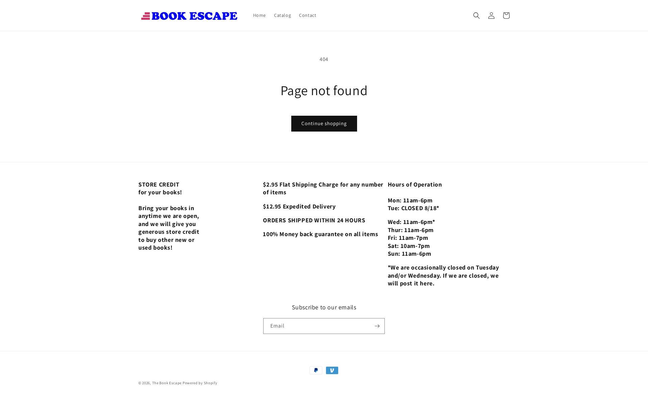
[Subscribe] (377, 326)
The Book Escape (167, 383)
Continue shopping (324, 123)
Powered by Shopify (200, 383)
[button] (476, 15)
